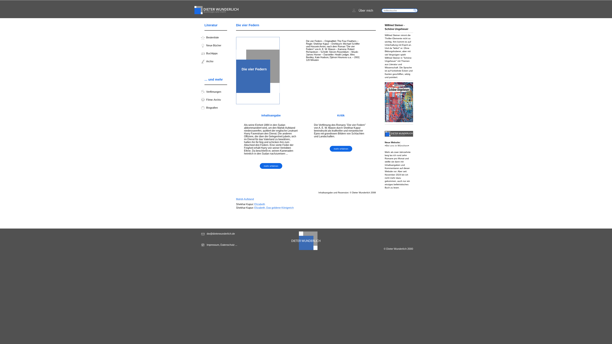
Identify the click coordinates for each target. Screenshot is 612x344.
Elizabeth (259, 204)
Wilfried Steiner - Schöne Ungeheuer (396, 27)
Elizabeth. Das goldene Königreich (274, 207)
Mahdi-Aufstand (245, 199)
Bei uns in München (397, 145)
